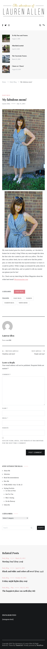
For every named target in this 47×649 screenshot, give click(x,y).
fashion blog (9, 303)
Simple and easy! (38, 352)
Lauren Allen (6, 104)
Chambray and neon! (10, 352)
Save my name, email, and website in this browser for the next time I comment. (22, 442)
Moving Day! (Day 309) (12, 561)
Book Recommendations (11, 477)
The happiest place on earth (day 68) (18, 591)
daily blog (18, 298)
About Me (7, 471)
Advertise (7, 474)
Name (5, 408)
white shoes (23, 303)
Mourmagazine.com (21, 279)
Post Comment (35, 452)
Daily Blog (6, 95)
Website (5, 428)
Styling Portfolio (9, 488)
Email (5, 418)
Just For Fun (9, 494)
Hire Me (6, 481)
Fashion (29, 298)
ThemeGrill (19, 645)
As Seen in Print (10, 491)
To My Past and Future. (20, 35)
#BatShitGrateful (18, 46)
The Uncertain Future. (19, 56)
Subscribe (7, 505)
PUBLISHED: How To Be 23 (13, 485)
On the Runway (10, 501)
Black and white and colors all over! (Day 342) (22, 571)
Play (12, 587)
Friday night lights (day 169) (14, 581)
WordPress (40, 645)
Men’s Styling (9, 498)
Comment (6, 374)
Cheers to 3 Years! (18, 66)
